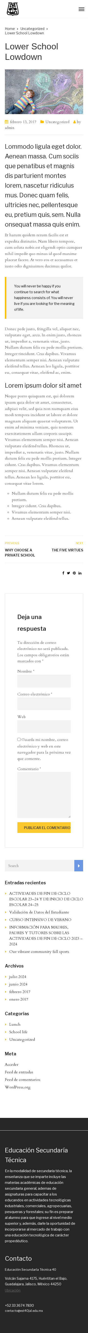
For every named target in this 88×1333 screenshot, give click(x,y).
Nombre (25, 671)
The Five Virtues (67, 550)
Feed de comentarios (22, 1079)
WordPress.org (18, 1087)
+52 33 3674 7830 (19, 1305)
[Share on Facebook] (63, 573)
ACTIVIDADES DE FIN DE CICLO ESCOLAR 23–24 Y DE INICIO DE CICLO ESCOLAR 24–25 (46, 899)
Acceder (11, 1064)
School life (18, 1032)
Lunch (15, 1024)
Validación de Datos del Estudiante (39, 912)
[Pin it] (74, 573)
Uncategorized (57, 121)
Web (21, 717)
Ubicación (13, 1290)
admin (9, 127)
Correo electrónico (34, 694)
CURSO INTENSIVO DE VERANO (40, 919)
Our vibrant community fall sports (39, 951)
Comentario (29, 769)
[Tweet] (68, 573)
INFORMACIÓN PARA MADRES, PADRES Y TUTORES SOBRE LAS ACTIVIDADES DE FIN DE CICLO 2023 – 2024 (46, 936)
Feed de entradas (19, 1072)
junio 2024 (18, 984)
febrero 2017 (19, 992)
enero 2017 (18, 999)
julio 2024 (17, 976)
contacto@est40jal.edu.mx (24, 1311)
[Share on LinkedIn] (79, 573)
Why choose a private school (20, 552)
